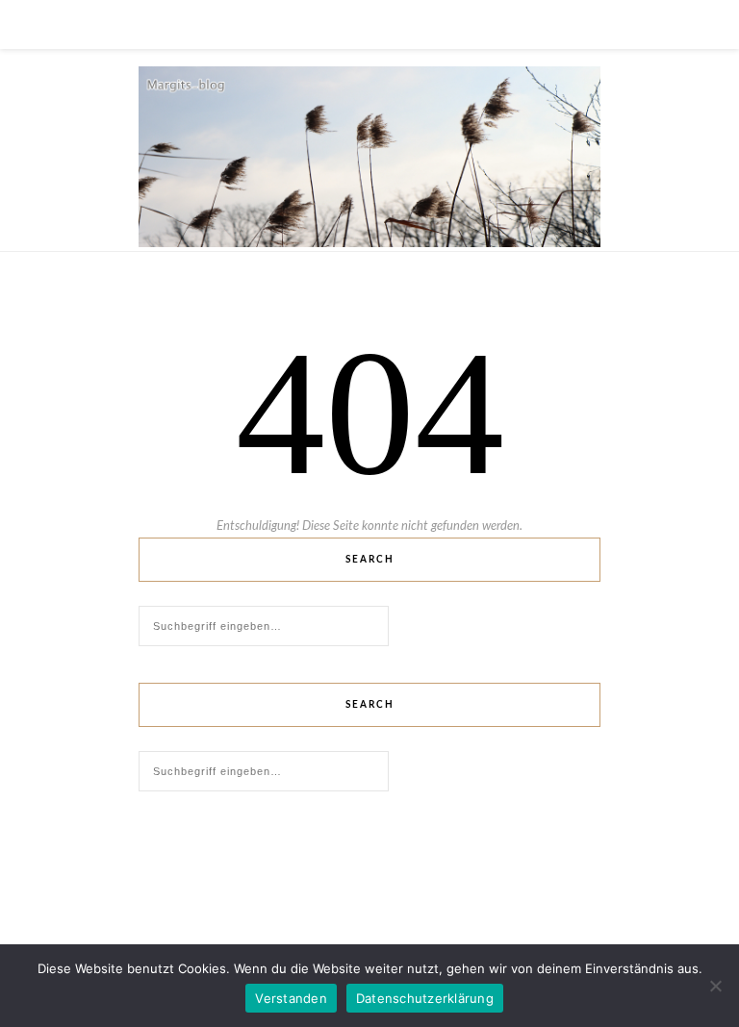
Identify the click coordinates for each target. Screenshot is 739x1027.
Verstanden (291, 998)
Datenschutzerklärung (425, 998)
